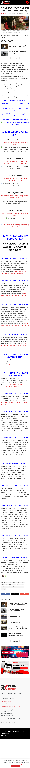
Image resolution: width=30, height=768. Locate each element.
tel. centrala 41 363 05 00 (7, 704)
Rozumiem (15, 766)
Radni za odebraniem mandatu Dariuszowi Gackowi (17, 621)
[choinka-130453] (6, 576)
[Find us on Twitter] (9, 722)
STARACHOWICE (21, 582)
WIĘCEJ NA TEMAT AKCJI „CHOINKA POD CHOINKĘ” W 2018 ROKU (15, 295)
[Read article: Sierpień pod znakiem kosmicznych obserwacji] (4, 635)
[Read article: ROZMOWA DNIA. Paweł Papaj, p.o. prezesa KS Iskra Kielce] (4, 46)
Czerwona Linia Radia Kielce (8, 706)
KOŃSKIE (4, 586)
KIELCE (5, 582)
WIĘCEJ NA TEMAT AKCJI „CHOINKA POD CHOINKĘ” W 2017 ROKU (15, 325)
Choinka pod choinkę (18, 586)
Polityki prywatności (22, 764)
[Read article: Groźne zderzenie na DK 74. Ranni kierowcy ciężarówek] (4, 616)
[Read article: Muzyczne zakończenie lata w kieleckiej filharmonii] (4, 53)
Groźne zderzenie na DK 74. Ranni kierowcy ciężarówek (18, 615)
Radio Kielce (4, 13)
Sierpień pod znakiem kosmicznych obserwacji (15, 634)
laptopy (4, 589)
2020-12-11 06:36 (12, 13)
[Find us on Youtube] (6, 722)
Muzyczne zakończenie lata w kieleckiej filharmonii (17, 52)
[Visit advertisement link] (15, 652)
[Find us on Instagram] (3, 722)
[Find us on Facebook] (1, 722)
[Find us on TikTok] (14, 722)
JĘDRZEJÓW (20, 584)
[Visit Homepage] (5, 2)
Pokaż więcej (15, 58)
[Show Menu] (23, 2)
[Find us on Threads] (12, 722)
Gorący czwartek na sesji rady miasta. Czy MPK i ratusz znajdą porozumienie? (17, 628)
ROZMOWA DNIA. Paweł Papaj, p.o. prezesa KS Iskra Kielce (18, 45)
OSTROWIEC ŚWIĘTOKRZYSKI (9, 584)
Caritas (9, 586)
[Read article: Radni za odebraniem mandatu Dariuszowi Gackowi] (4, 622)
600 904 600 (18, 706)
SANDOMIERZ (12, 582)
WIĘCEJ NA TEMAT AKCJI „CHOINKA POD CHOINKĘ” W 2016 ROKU (14, 345)
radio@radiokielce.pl (6, 701)
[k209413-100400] (3, 576)
